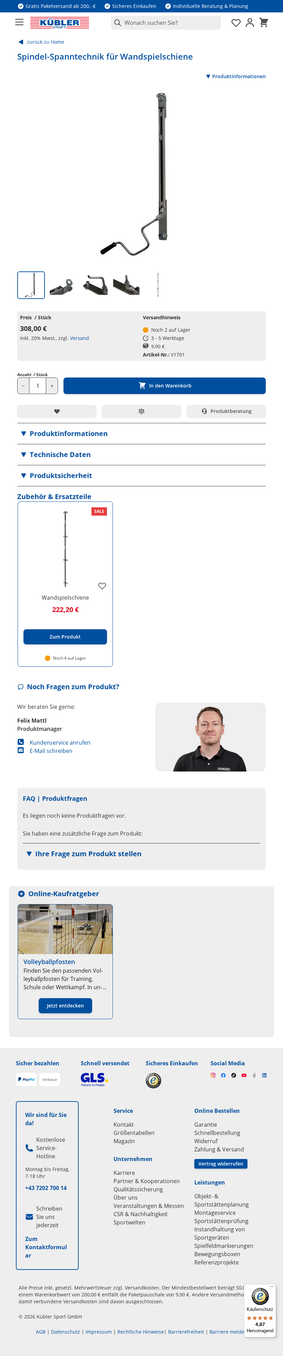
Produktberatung (231, 411)
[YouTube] (244, 1075)
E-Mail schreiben (51, 751)
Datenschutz (65, 1331)
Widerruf (205, 1141)
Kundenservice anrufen (60, 742)
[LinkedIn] (264, 1075)
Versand (79, 338)
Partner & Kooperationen (147, 1181)
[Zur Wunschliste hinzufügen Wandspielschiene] (102, 586)
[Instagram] (213, 1075)
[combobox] (166, 23)
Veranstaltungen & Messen (149, 1206)
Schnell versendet (105, 1063)
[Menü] (272, 1288)
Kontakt (124, 1124)
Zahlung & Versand (219, 1149)
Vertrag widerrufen (220, 1163)
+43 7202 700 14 (46, 1188)
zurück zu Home (45, 42)
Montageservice (215, 1213)
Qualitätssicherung (138, 1189)
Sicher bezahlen (37, 1063)
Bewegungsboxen (217, 1254)
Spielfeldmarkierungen (223, 1246)
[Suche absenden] (116, 23)
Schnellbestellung (217, 1133)
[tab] (31, 285)
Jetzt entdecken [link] (65, 1005)
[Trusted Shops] (174, 1080)
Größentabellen (134, 1133)
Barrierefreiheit (186, 1331)
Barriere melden (228, 1331)
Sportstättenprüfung (221, 1221)
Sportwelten (129, 1222)
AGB (41, 1331)
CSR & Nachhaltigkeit (141, 1214)
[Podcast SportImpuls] (254, 1075)
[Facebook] (223, 1075)
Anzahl (32, 374)
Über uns (126, 1197)
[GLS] (109, 1079)
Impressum (99, 1331)
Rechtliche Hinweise (140, 1331)
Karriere (124, 1173)
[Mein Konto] (250, 22)
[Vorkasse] (49, 1079)
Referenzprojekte (216, 1262)
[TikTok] (233, 1075)
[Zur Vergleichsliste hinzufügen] (141, 411)
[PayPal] (26, 1079)
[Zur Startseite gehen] (59, 23)
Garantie (205, 1124)
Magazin (124, 1141)
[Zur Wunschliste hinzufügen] (56, 411)
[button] (141, 433)
